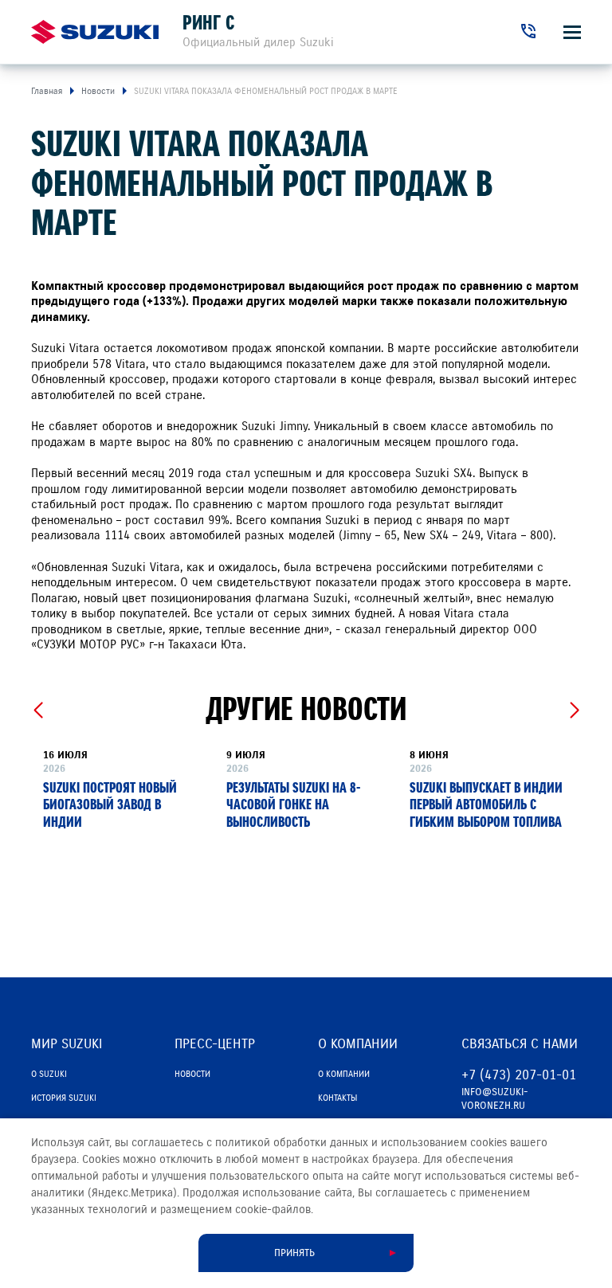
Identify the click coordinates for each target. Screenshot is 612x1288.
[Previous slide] (38, 710)
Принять (294, 1253)
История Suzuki (63, 1097)
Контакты (337, 1097)
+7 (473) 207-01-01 (518, 1075)
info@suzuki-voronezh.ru (494, 1099)
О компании (344, 1073)
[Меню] (572, 32)
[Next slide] (574, 710)
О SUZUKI (49, 1073)
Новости (192, 1073)
